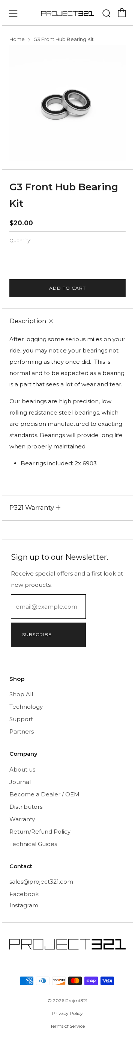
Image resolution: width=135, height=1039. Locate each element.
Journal (20, 781)
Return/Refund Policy (39, 831)
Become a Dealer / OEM (44, 794)
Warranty (22, 819)
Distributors (25, 806)
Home (17, 39)
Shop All (21, 694)
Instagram (23, 905)
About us (22, 769)
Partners (21, 731)
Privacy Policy (67, 1013)
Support (21, 719)
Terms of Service (67, 1026)
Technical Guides (33, 844)
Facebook (24, 894)
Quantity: (20, 240)
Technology (26, 706)
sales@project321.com (41, 881)
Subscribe (37, 634)
